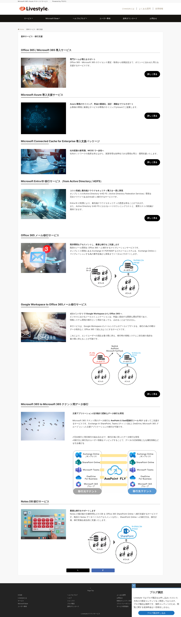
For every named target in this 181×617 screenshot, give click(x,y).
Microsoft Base (23, 603)
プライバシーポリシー (124, 603)
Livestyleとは (128, 8)
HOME (20, 595)
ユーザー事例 (22, 606)
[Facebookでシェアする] (103, 570)
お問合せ (120, 598)
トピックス (71, 601)
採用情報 (159, 8)
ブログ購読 (71, 603)
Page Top (90, 590)
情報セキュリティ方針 (124, 601)
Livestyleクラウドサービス (90, 614)
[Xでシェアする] (78, 570)
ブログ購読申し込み (156, 613)
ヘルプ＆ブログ (72, 595)
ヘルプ (69, 598)
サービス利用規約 (123, 606)
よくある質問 (145, 8)
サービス (21, 601)
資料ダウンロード (73, 606)
